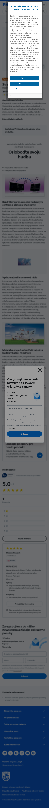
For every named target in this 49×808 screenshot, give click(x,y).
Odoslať (23, 434)
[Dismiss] (39, 370)
